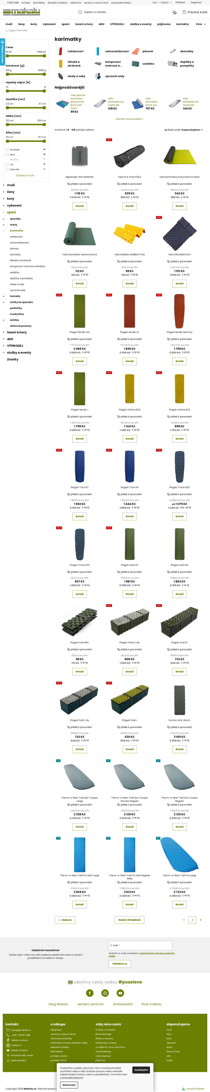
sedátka (14, 272)
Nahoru (67, 920)
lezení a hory (17, 332)
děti (10, 339)
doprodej (27, 169)
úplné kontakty (18, 1060)
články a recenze (104, 1038)
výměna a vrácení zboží (96, 2)
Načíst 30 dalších (129, 920)
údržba (14, 320)
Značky (12, 359)
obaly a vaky (17, 284)
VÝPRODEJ (15, 346)
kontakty (26, 2)
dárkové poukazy (20, 326)
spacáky (15, 218)
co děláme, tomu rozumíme (110, 1047)
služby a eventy (19, 352)
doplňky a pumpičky (21, 278)
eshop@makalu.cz (21, 1030)
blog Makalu (58, 1004)
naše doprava (103, 1056)
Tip (27, 164)
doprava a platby (60, 1047)
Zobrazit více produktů (128, 119)
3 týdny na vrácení (105, 1029)
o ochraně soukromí (71, 1077)
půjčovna (100, 1060)
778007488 (13, 2)
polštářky (16, 308)
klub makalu (152, 1004)
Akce (27, 154)
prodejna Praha (59, 1060)
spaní (11, 212)
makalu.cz (16, 1045)
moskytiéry (17, 314)
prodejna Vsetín (59, 1056)
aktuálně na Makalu (57, 2)
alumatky (15, 254)
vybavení (14, 205)
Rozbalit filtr (24, 175)
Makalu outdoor (19, 1040)
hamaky (15, 296)
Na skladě (27, 149)
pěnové (14, 248)
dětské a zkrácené (20, 260)
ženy (10, 192)
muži (11, 185)
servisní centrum (91, 1004)
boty (10, 199)
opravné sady (18, 290)
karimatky (16, 230)
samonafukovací (19, 242)
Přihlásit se (120, 963)
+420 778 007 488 (20, 1035)
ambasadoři (122, 1004)
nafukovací (16, 236)
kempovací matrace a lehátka (27, 266)
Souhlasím (141, 1070)
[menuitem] (9, 24)
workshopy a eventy (106, 1042)
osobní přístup (103, 1051)
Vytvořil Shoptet (195, 1088)
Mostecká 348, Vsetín (22, 1055)
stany (13, 224)
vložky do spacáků (21, 302)
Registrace (196, 2)
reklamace (75, 2)
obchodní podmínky (61, 1038)
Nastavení (69, 1085)
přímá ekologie (103, 1034)
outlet (170, 1060)
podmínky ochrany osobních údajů (69, 1042)
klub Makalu (39, 2)
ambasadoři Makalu (121, 2)
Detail (80, 206)
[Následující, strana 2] (192, 920)
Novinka (27, 159)
